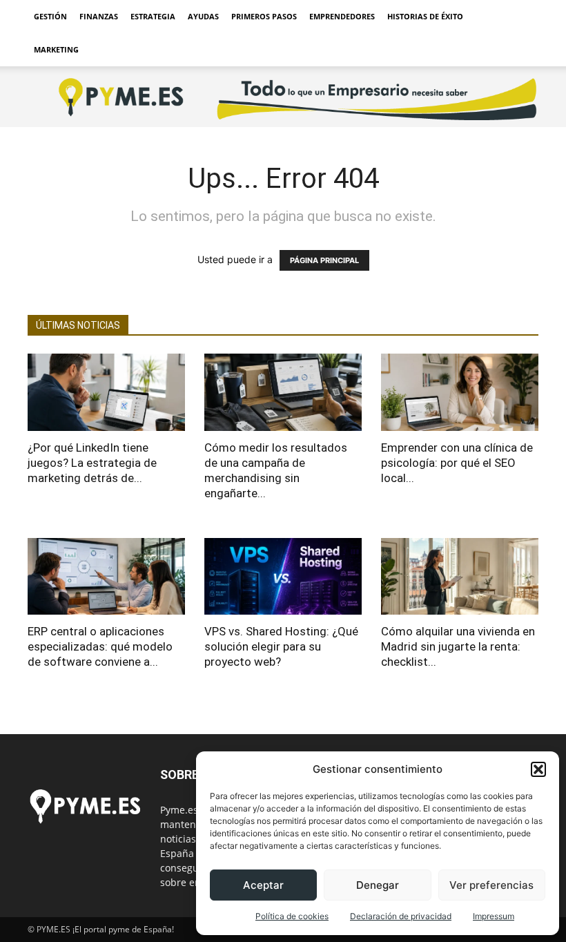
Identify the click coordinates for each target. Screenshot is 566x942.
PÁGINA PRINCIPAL (324, 260)
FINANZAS (98, 16)
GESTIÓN (50, 16)
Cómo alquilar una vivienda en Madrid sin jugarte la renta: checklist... (458, 646)
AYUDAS (203, 16)
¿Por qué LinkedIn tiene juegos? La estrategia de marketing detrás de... (92, 463)
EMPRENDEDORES (342, 16)
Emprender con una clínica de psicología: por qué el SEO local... (457, 463)
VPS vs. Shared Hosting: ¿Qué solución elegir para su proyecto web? (281, 646)
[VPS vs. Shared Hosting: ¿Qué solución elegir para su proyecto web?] (283, 576)
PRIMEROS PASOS (264, 16)
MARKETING (56, 49)
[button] (538, 769)
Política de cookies (292, 916)
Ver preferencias (491, 885)
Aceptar (263, 885)
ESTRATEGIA (152, 16)
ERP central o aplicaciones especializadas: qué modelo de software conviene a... (100, 646)
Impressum (493, 916)
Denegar (377, 885)
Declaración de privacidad (400, 916)
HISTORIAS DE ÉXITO (425, 16)
